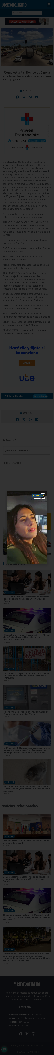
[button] (42, 495)
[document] (27, 527)
